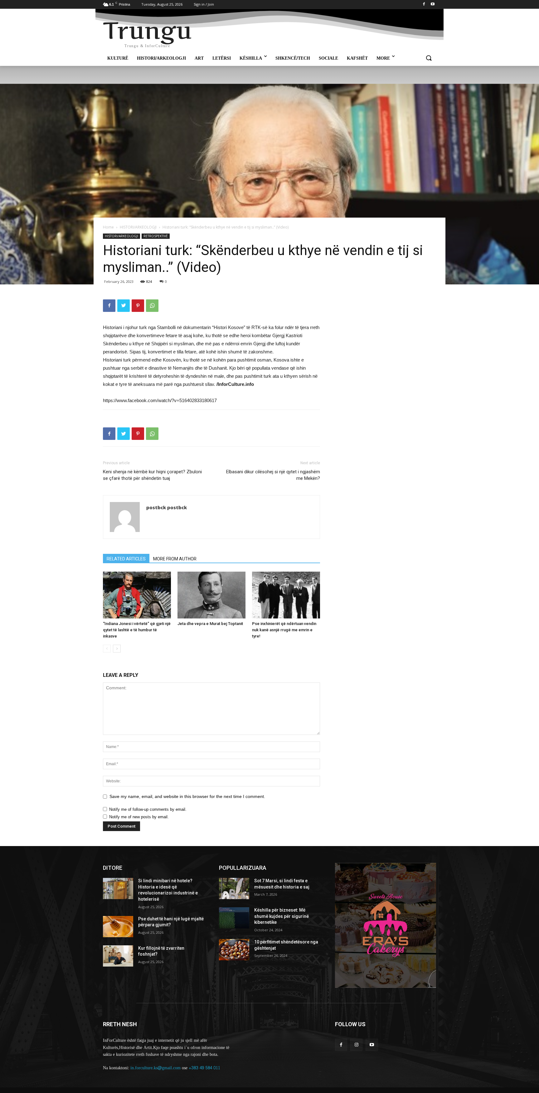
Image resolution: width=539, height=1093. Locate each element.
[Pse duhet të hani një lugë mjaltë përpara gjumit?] (118, 926)
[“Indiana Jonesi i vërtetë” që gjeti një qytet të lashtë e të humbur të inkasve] (137, 595)
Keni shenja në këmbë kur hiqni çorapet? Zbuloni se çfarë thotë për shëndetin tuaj (152, 475)
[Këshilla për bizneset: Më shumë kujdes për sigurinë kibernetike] (234, 917)
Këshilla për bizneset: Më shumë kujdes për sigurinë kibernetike (281, 916)
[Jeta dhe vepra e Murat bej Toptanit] (211, 595)
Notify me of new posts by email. (139, 817)
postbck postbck (166, 507)
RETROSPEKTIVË (155, 236)
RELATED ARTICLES (126, 558)
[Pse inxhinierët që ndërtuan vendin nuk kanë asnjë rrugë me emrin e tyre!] (286, 595)
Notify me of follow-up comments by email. (148, 809)
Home (108, 227)
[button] (428, 58)
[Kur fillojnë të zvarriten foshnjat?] (118, 956)
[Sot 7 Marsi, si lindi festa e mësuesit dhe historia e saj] (234, 888)
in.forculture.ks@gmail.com (155, 1068)
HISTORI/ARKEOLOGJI (138, 227)
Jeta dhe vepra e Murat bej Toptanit (210, 623)
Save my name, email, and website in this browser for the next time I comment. (187, 796)
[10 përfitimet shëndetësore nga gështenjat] (234, 949)
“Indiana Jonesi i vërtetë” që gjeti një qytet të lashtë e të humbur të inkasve (137, 629)
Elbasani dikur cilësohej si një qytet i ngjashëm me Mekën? (273, 475)
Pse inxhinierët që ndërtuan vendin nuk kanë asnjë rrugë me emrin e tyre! (284, 629)
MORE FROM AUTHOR (175, 558)
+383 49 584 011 (204, 1068)
